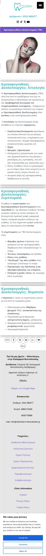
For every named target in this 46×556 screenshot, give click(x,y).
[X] (24, 21)
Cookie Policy (23, 507)
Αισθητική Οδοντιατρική (23, 442)
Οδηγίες (23, 380)
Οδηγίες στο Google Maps (23, 388)
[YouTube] (28, 21)
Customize (23, 544)
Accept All (23, 538)
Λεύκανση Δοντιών (23, 448)
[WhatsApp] (32, 339)
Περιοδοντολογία (23, 474)
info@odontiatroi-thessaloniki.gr (25, 422)
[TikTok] (21, 21)
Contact (23, 495)
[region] (23, 534)
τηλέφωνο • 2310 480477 (23, 16)
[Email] (38, 339)
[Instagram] (17, 21)
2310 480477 (27, 403)
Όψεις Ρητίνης (23, 455)
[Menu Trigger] (40, 5)
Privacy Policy (23, 501)
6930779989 (26, 415)
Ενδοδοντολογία (23, 480)
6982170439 (26, 409)
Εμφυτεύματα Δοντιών (23, 467)
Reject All (23, 551)
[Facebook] (13, 339)
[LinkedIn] (26, 339)
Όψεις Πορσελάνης (23, 461)
